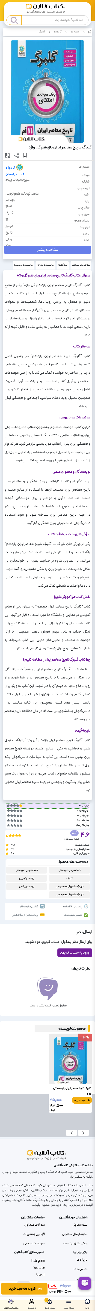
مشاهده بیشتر (47, 250)
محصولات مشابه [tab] (45, 265)
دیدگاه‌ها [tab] (62, 265)
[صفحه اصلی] (47, 9)
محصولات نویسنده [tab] (23, 265)
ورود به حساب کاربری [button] (74, 952)
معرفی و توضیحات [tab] (81, 265)
